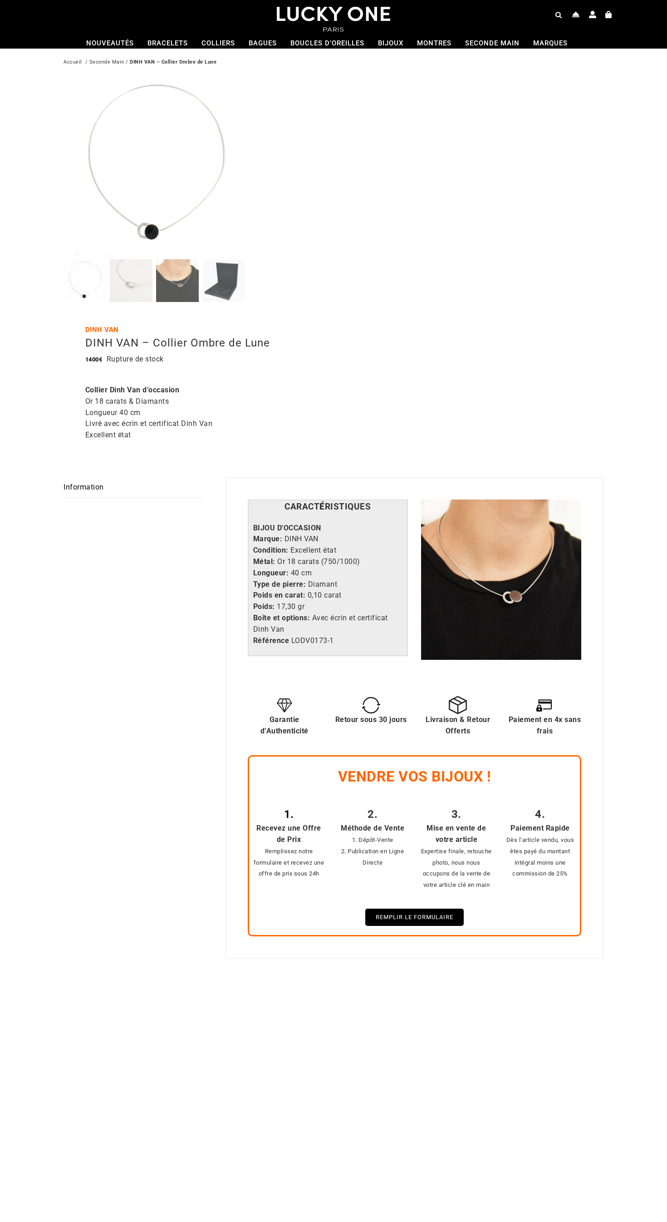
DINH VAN (102, 330)
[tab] (327, 507)
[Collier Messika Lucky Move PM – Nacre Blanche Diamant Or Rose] (181, 1008)
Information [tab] (84, 487)
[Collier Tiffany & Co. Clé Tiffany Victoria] (451, 1008)
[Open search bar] (558, 14)
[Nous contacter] (576, 14)
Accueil (73, 62)
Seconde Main (106, 62)
